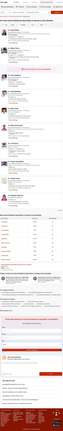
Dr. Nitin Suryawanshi (15, 125)
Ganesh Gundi (4, 255)
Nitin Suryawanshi (5, 242)
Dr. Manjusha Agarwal (15, 195)
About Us (40, 412)
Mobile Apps (41, 416)
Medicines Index (29, 419)
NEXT (59, 210)
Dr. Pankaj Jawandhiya (16, 161)
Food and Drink (4, 421)
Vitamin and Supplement (6, 414)
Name (3, 327)
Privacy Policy (41, 419)
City (3, 341)
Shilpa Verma (4, 226)
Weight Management (5, 419)
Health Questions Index (31, 415)
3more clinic (11, 152)
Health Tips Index (29, 414)
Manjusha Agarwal (5, 259)
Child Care (3, 424)
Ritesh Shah (4, 238)
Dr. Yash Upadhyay (14, 75)
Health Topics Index (30, 418)
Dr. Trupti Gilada (13, 30)
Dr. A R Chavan (13, 143)
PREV (3, 210)
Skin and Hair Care (5, 416)
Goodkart (3, 412)
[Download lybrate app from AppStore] (56, 426)
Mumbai (6, 16)
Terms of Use (41, 418)
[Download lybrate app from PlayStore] (56, 423)
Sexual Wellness (4, 418)
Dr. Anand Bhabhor (14, 91)
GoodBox (3, 425)
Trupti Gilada (4, 221)
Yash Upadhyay (5, 230)
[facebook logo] (53, 413)
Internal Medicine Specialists (15, 16)
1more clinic (11, 58)
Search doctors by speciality (17, 417)
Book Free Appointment (46, 2)
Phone (4, 334)
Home (1, 16)
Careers (40, 415)
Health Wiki (28, 412)
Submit (50, 374)
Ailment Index (29, 421)
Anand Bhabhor (5, 234)
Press (39, 422)
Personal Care (4, 422)
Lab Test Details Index (31, 422)
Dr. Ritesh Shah (13, 108)
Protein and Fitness (5, 415)
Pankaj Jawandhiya (6, 251)
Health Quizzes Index (30, 416)
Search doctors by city (18, 412)
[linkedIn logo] (59, 413)
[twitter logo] (56, 413)
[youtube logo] (56, 415)
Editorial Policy (41, 421)
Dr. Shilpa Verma (13, 48)
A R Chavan (4, 247)
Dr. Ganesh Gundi (14, 178)
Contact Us (40, 414)
